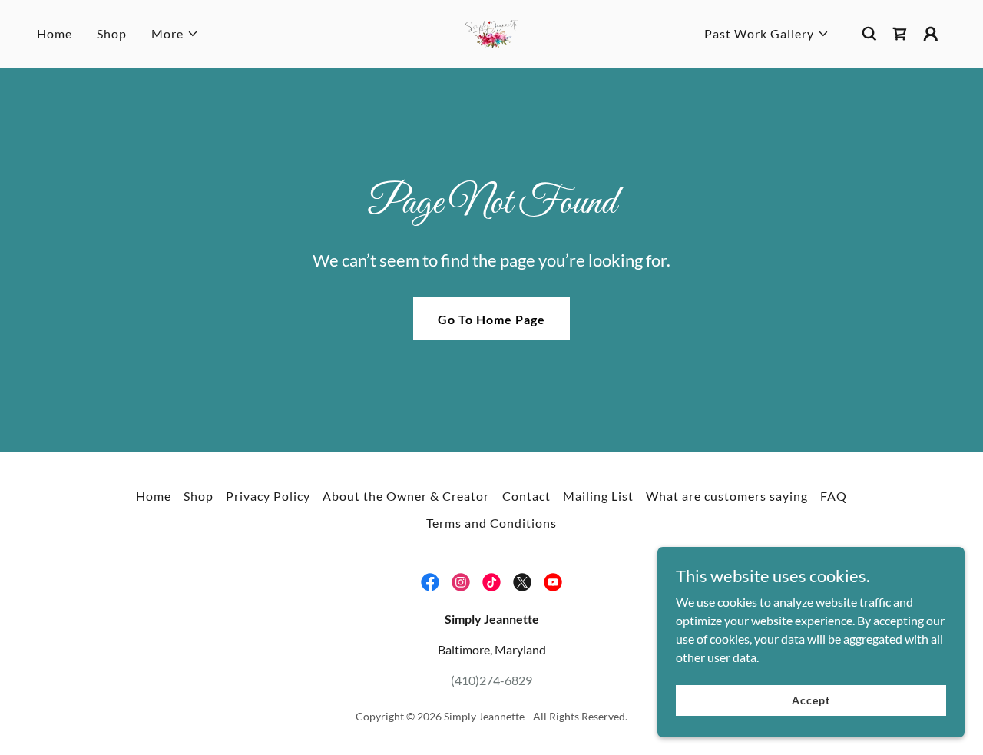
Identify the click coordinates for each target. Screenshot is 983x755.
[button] (175, 34)
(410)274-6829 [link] (491, 680)
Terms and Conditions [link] (491, 522)
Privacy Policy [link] (268, 495)
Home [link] (54, 33)
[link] (491, 32)
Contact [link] (526, 495)
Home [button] (153, 495)
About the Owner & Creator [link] (406, 495)
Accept (810, 700)
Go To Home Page (491, 319)
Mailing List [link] (598, 495)
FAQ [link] (833, 495)
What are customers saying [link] (727, 495)
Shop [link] (112, 33)
